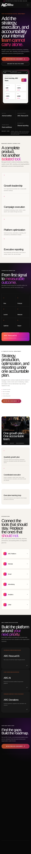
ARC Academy (5, 812)
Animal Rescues (20, 785)
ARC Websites (5, 795)
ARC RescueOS (5, 784)
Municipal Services (20, 797)
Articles (3, 816)
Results (18, 815)
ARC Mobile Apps (5, 799)
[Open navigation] (28, 5)
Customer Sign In (6, 773)
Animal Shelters (19, 793)
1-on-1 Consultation (20, 830)
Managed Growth (20, 801)
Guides (3, 820)
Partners (18, 822)
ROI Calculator (5, 828)
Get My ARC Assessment (11, 401)
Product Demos (5, 832)
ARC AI (3, 788)
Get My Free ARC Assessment (15, 59)
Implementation (19, 804)
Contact (18, 826)
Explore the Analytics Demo (15, 63)
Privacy (4, 850)
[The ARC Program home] (8, 5)
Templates (4, 824)
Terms (8, 850)
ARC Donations (5, 791)
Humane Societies (20, 789)
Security (18, 819)
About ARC (18, 811)
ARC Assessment (20, 834)
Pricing (3, 802)
